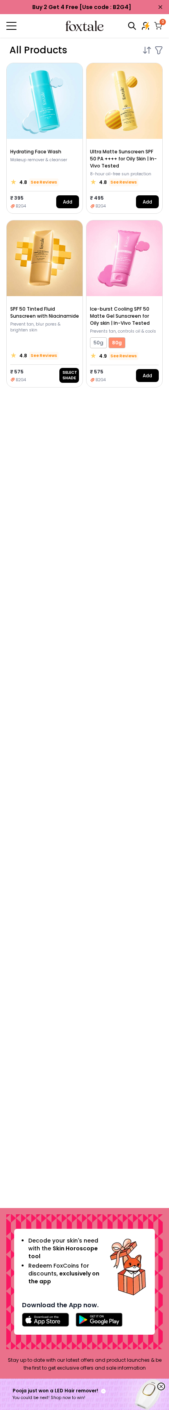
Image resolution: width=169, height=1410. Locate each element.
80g (117, 342)
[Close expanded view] (161, 1386)
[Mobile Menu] (32, 26)
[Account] (146, 26)
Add (67, 201)
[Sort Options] (147, 50)
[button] (84, 1394)
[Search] (132, 26)
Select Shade (69, 375)
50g (98, 342)
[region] (84, 1394)
